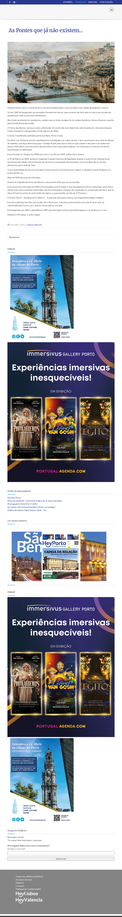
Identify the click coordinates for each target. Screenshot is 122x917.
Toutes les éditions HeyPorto (29, 876)
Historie (38, 224)
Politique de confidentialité (28, 889)
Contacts (20, 886)
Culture (29, 224)
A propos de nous (24, 879)
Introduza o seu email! (16, 849)
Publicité (20, 882)
